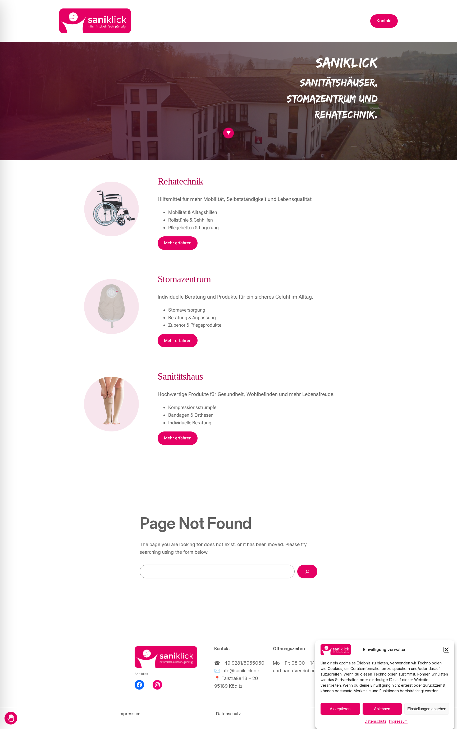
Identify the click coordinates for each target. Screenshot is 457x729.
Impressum (398, 721)
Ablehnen (382, 708)
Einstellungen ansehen (426, 708)
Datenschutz (375, 721)
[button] (446, 649)
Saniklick (141, 674)
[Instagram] (157, 685)
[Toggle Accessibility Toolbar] (11, 718)
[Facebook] (139, 685)
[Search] (307, 571)
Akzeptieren (340, 708)
